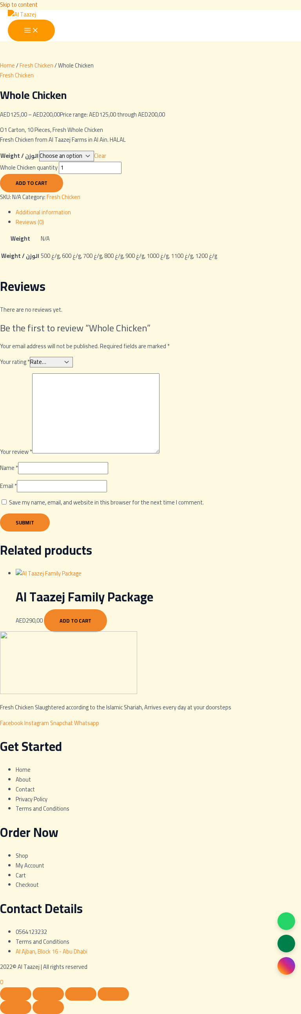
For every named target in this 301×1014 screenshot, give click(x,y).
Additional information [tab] (43, 212)
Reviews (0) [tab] (30, 222)
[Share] (80, 994)
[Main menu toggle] (31, 31)
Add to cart (31, 183)
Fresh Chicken (36, 65)
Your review (16, 451)
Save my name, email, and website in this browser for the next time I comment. (106, 502)
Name (9, 467)
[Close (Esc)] (113, 994)
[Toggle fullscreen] (48, 994)
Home (7, 65)
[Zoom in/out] (15, 994)
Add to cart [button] (75, 620)
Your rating (15, 361)
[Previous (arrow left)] (15, 1007)
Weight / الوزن (19, 155)
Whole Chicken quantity (29, 167)
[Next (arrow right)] (48, 1007)
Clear (100, 155)
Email (8, 486)
